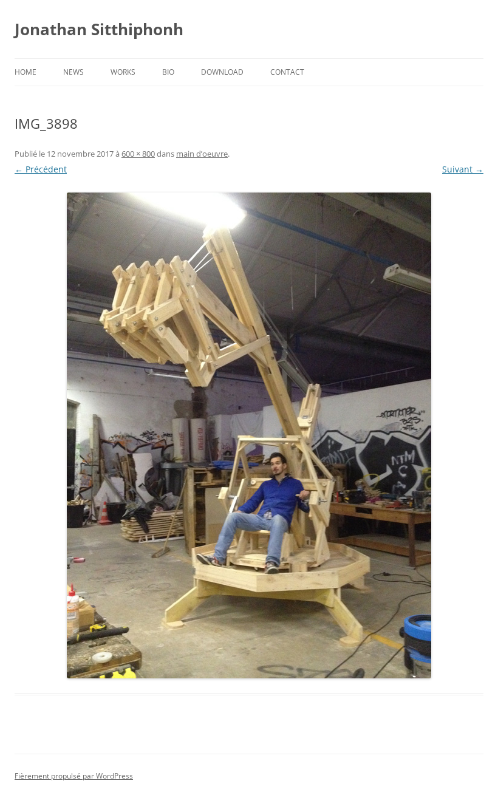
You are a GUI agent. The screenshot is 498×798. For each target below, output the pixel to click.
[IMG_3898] (249, 435)
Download (222, 72)
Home (25, 72)
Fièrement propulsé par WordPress (74, 776)
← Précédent (41, 169)
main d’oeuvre (202, 153)
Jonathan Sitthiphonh (99, 29)
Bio (168, 72)
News (73, 72)
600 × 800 (138, 153)
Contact (287, 72)
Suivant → (462, 169)
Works (123, 72)
